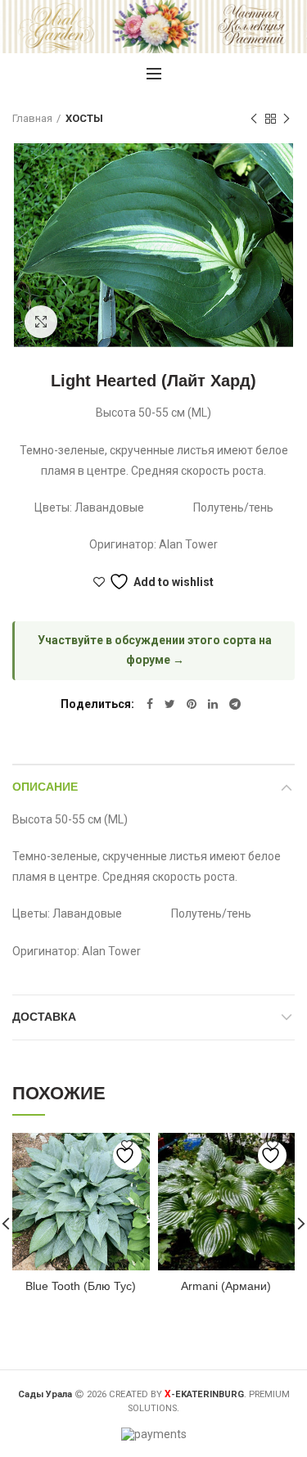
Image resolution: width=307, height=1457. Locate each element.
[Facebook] (150, 704)
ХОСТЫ (84, 118)
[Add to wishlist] (127, 1155)
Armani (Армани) (226, 1285)
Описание (45, 786)
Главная (32, 118)
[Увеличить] (41, 321)
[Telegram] (234, 704)
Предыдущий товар (254, 119)
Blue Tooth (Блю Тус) (80, 1285)
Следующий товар (286, 119)
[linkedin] (212, 704)
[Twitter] (170, 704)
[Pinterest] (191, 704)
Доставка (44, 1016)
